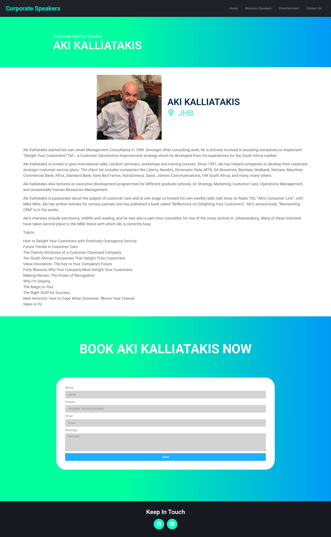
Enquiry (70, 402)
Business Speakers (258, 8)
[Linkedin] (172, 524)
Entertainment (289, 8)
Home (233, 8)
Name (69, 387)
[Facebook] (159, 524)
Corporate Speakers (33, 8)
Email (69, 416)
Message (71, 430)
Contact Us (313, 8)
